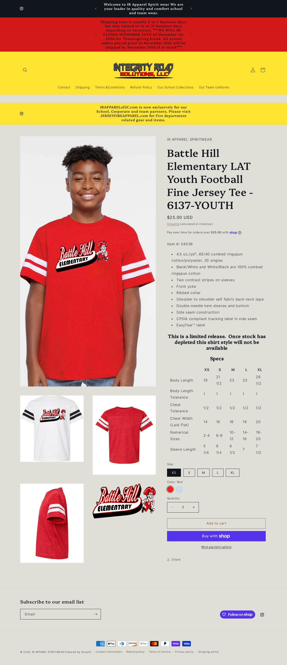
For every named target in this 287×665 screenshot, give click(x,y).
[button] (25, 70)
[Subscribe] (96, 614)
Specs (217, 358)
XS (174, 472)
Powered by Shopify (78, 652)
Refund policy (135, 651)
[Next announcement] (191, 8)
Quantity (173, 498)
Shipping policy (208, 651)
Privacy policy (184, 651)
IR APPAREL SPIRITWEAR (48, 652)
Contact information (109, 651)
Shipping (173, 224)
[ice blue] (179, 489)
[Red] (170, 489)
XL (232, 472)
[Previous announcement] (96, 8)
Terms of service (160, 651)
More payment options (216, 547)
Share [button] (176, 559)
